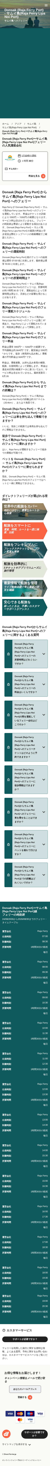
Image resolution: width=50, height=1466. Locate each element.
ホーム (5, 124)
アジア (18, 124)
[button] (26, 654)
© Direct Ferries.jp (9, 1454)
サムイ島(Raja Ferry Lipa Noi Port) (19, 127)
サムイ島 (31, 124)
